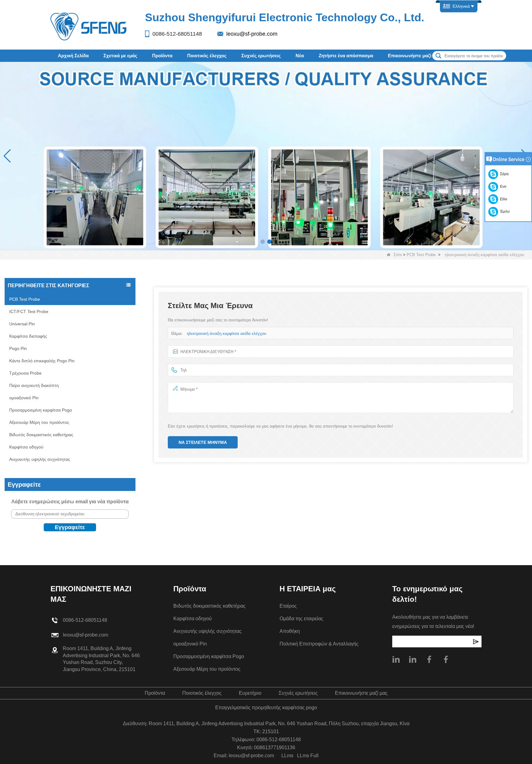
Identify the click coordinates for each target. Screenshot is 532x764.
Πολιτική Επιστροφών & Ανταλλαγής (319, 643)
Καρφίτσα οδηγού (26, 446)
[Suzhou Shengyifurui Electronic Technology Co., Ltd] (88, 26)
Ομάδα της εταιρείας (301, 618)
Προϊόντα (162, 55)
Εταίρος (288, 606)
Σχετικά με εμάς (120, 55)
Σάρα (503, 174)
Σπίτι (397, 254)
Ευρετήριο (250, 693)
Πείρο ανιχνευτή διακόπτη (34, 385)
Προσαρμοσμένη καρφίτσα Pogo (40, 410)
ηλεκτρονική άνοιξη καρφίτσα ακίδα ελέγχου (226, 333)
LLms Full (308, 755)
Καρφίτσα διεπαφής (28, 336)
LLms (287, 755)
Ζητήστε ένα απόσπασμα (346, 55)
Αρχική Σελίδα (73, 55)
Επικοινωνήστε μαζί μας (414, 55)
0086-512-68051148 (177, 34)
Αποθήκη (290, 631)
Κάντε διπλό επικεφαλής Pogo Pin (42, 360)
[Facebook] (445, 659)
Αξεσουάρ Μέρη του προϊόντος (39, 422)
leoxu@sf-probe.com (251, 34)
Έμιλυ (504, 211)
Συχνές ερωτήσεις (261, 55)
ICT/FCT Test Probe (28, 311)
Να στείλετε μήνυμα (203, 442)
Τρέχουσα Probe (25, 373)
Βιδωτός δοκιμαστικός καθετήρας (41, 434)
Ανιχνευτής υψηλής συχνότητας (39, 459)
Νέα (300, 55)
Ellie (502, 199)
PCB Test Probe (421, 254)
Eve (502, 186)
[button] (262, 241)
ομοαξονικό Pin (23, 397)
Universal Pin (22, 323)
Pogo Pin (18, 348)
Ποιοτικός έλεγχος (207, 55)
